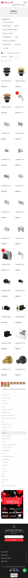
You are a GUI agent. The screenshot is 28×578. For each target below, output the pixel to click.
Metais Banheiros (7, 44)
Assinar (14, 540)
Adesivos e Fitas (14, 395)
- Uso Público (5, 465)
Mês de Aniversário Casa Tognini (9, 418)
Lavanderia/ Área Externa (14, 409)
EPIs (3, 482)
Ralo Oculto (18, 44)
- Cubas (14, 453)
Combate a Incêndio (14, 397)
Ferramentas (14, 471)
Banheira (17, 26)
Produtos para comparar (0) (13, 53)
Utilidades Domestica (6, 424)
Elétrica (14, 477)
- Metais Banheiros (14, 459)
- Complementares (14, 450)
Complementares (7, 37)
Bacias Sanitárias (7, 26)
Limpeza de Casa (14, 412)
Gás (14, 474)
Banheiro (15, 13)
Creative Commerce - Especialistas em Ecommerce (15, 567)
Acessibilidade (14, 480)
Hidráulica (14, 430)
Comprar (6, 86)
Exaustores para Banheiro (9, 41)
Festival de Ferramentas (7, 427)
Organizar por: (4, 56)
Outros (14, 421)
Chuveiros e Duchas (8, 33)
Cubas (16, 37)
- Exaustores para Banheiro (8, 456)
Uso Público (6, 48)
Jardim (14, 406)
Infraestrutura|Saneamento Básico (9, 485)
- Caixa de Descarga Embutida (8, 444)
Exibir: (2, 61)
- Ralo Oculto (5, 462)
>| (8, 385)
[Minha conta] (13, 5)
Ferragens (4, 400)
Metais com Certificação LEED (8, 415)
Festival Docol (14, 403)
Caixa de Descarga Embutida (10, 29)
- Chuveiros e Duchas (14, 447)
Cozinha (14, 468)
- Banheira (14, 441)
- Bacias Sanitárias (14, 438)
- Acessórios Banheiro (14, 436)
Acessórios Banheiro (8, 22)
